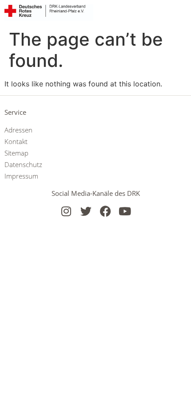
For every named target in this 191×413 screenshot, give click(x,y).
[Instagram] (66, 211)
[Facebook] (105, 211)
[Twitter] (86, 211)
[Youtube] (125, 211)
